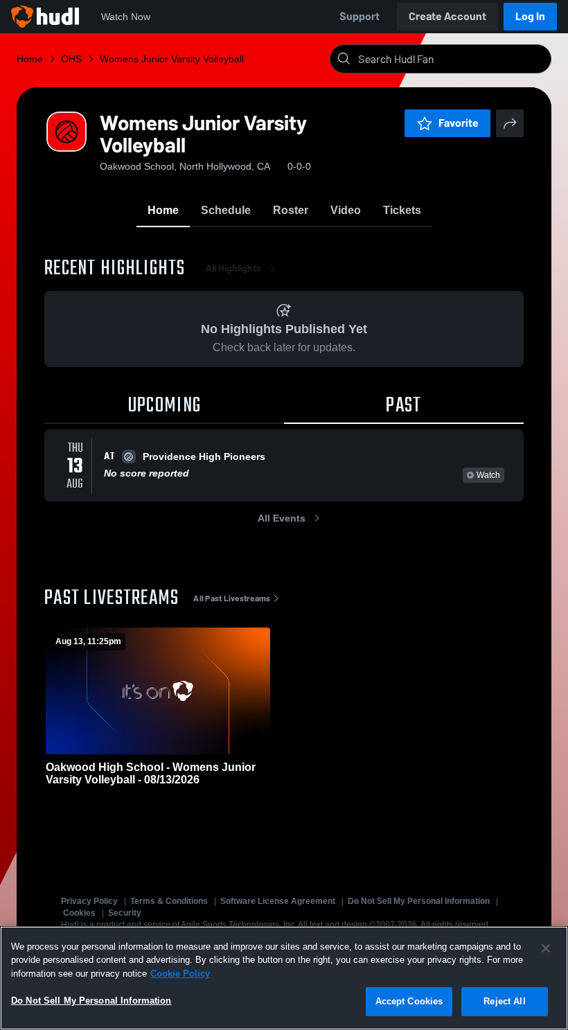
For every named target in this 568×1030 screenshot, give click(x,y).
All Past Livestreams (231, 598)
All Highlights (233, 268)
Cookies (79, 913)
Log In (530, 16)
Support (359, 16)
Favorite (458, 123)
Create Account (447, 16)
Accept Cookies (409, 1001)
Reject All (504, 1001)
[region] (284, 978)
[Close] (546, 948)
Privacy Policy (89, 901)
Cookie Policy (180, 973)
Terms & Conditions (169, 901)
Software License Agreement (277, 901)
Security (124, 913)
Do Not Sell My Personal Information (419, 901)
